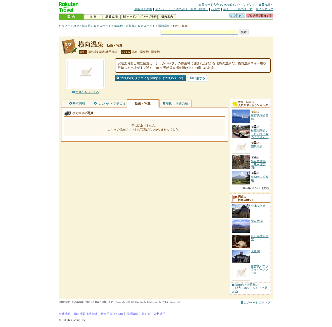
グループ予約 (149, 17)
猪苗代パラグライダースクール (260, 270)
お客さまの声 (143, 9)
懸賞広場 (112, 17)
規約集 (146, 313)
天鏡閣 (255, 251)
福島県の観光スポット (96, 26)
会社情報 (64, 313)
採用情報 (132, 313)
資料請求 (160, 313)
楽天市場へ (266, 4)
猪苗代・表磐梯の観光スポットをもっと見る (251, 288)
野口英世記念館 (260, 237)
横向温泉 (164, 26)
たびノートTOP (69, 26)
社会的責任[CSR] (112, 313)
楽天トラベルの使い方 (238, 9)
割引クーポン (130, 17)
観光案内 (167, 17)
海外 (93, 17)
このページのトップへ (258, 302)
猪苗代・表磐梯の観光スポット (134, 26)
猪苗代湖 (257, 221)
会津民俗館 (258, 206)
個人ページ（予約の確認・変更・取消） (181, 9)
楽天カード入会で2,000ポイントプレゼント (227, 4)
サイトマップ (264, 9)
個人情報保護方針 (85, 313)
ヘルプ (215, 9)
